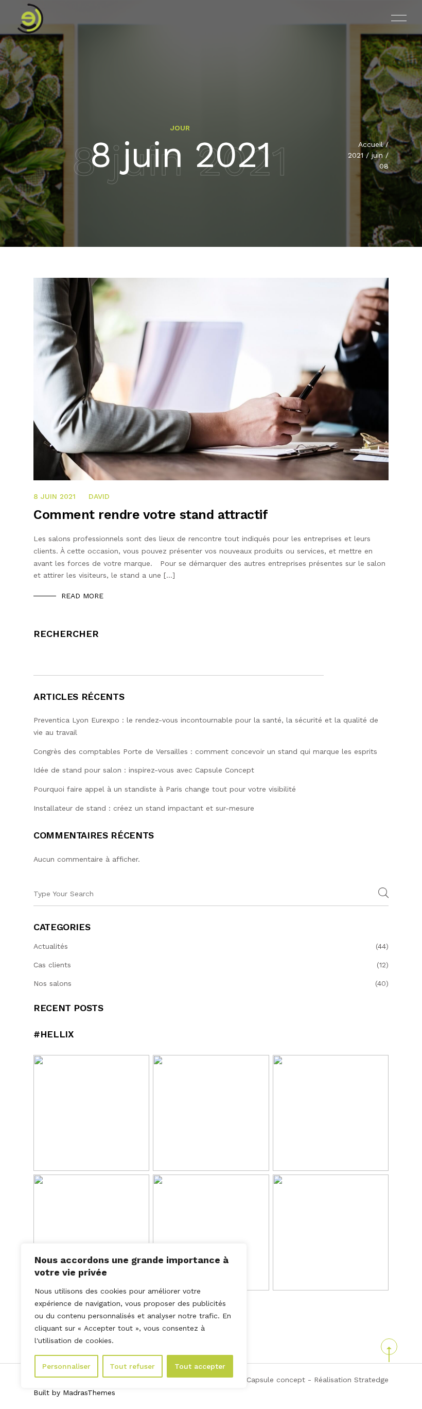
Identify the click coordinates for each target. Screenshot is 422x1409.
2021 (355, 155)
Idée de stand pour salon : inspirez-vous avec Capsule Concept (143, 770)
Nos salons (52, 983)
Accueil (370, 144)
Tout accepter (199, 1366)
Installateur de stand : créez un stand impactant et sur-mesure (143, 808)
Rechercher (66, 633)
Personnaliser (66, 1366)
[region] (134, 1315)
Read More (82, 595)
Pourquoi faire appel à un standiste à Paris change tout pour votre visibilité (164, 789)
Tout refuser (132, 1366)
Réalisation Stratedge (351, 1380)
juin (377, 155)
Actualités (50, 946)
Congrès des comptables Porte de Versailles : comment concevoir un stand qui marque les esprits (206, 751)
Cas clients (52, 964)
